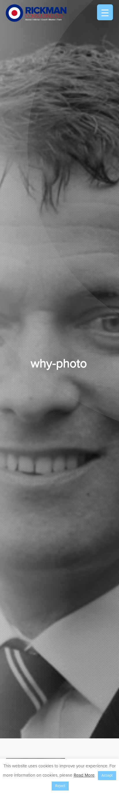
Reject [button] (60, 786)
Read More (84, 775)
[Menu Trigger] (105, 12)
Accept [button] (107, 775)
